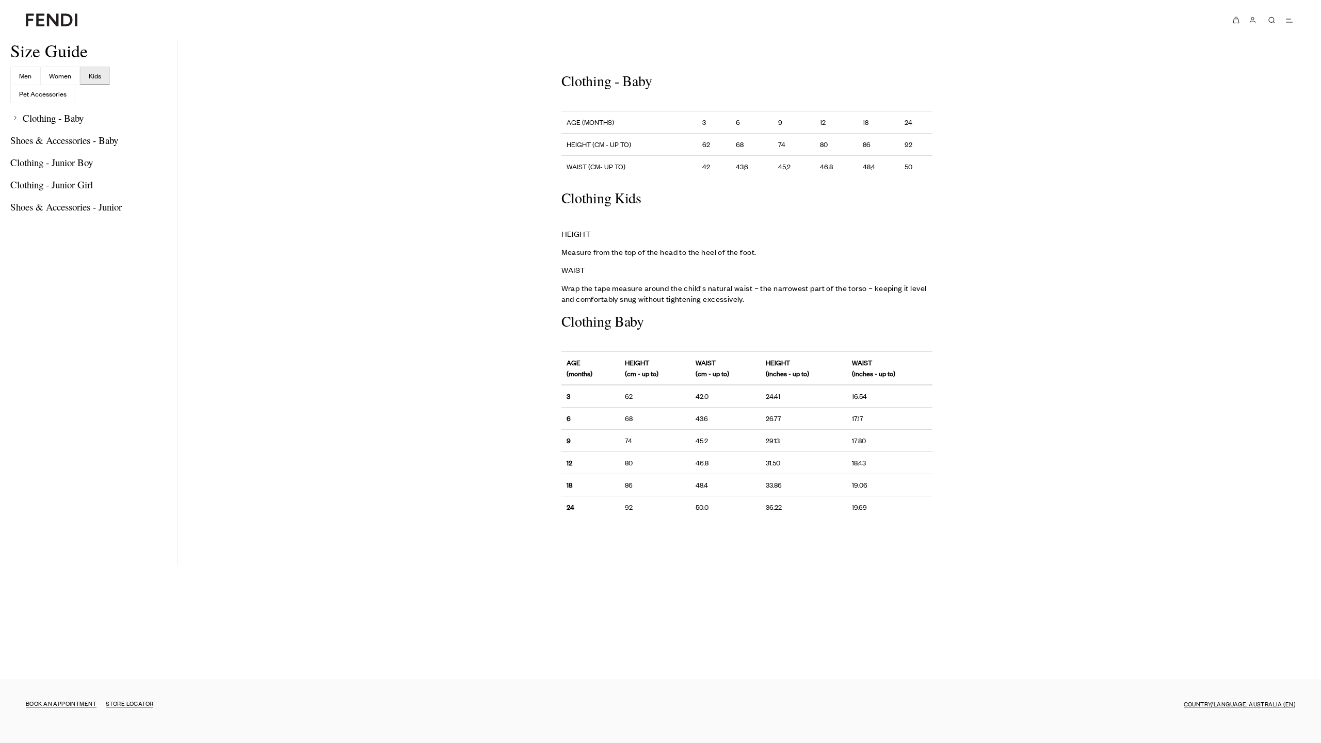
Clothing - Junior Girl (51, 184)
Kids (95, 75)
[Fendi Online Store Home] (51, 19)
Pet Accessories (43, 94)
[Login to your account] (1253, 20)
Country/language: (1239, 703)
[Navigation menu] (1289, 20)
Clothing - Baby (52, 117)
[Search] (1271, 20)
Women (60, 75)
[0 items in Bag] (1236, 20)
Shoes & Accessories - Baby (64, 140)
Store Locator (129, 703)
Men (25, 75)
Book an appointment (61, 703)
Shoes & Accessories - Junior (66, 206)
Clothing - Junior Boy (51, 162)
